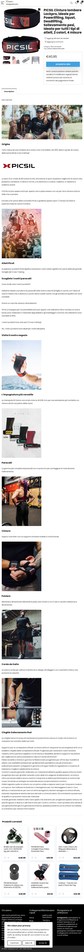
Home (31, 918)
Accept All (43, 943)
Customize (14, 943)
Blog (31, 921)
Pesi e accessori (56, 47)
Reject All (28, 943)
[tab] (9, 91)
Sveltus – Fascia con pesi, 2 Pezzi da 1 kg (68, 884)
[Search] (71, 3)
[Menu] (2, 3)
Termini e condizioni (46, 921)
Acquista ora (63, 64)
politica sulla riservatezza (47, 916)
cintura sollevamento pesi (55, 48)
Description (9, 91)
